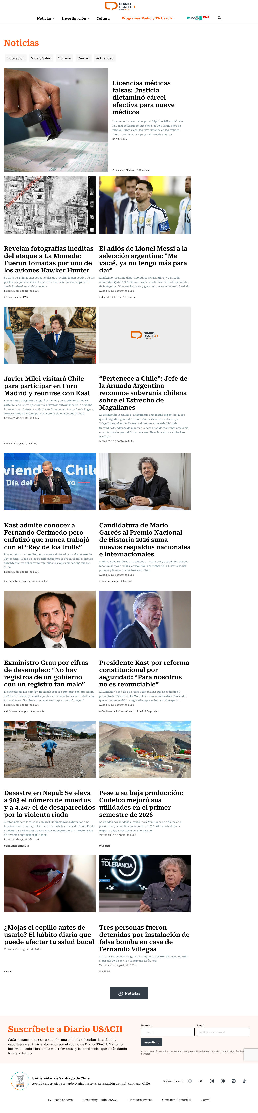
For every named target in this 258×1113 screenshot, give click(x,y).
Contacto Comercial (176, 1099)
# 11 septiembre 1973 (16, 297)
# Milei (8, 443)
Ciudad (83, 58)
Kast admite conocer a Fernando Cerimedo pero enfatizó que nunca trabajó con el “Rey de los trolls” (46, 535)
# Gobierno (10, 711)
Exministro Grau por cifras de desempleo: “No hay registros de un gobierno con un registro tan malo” (46, 673)
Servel (205, 1099)
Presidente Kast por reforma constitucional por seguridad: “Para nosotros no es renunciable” (144, 673)
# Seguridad (151, 711)
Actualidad (105, 58)
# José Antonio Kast (15, 581)
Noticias (44, 18)
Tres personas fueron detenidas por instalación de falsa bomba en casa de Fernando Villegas (144, 937)
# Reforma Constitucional (128, 711)
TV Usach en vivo (60, 1099)
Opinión (64, 58)
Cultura (103, 18)
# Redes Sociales (38, 581)
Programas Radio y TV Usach (147, 18)
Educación (16, 58)
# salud (8, 971)
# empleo (24, 711)
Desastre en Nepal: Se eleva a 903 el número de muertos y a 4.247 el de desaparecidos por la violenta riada (49, 803)
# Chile (33, 443)
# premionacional (109, 581)
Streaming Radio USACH (101, 1099)
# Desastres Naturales (16, 845)
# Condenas (143, 170)
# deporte (104, 297)
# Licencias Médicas (123, 170)
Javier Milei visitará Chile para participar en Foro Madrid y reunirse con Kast (47, 385)
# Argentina (129, 297)
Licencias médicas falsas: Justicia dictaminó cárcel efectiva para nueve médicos (143, 97)
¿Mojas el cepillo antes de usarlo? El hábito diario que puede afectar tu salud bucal (49, 934)
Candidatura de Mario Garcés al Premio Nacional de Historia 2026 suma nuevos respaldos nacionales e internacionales (144, 539)
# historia (126, 581)
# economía (37, 711)
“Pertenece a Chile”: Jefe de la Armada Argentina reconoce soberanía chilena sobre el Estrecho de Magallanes (143, 392)
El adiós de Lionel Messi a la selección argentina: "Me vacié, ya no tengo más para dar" (143, 258)
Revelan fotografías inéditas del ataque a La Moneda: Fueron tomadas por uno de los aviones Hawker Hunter (48, 258)
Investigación (74, 18)
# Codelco (104, 845)
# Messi (116, 297)
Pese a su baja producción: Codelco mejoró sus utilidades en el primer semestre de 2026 (141, 803)
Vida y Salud (41, 58)
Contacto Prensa (140, 1099)
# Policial (104, 971)
